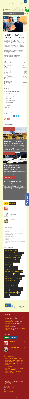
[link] (25, 1)
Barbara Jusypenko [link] (8, 252)
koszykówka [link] (14, 269)
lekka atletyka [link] (7, 271)
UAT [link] (19, 292)
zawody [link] (5, 113)
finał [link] (13, 259)
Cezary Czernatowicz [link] (16, 255)
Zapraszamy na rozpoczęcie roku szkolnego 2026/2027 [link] (13, 142)
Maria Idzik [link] (16, 273)
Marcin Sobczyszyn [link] (8, 273)
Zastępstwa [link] (12, 207)
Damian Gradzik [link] (7, 257)
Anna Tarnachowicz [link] (8, 250)
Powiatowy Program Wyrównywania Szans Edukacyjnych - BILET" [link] (11, 167)
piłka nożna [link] (6, 285)
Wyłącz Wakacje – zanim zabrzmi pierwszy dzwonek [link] (14, 364)
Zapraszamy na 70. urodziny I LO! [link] (14, 213)
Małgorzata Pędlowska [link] (19, 276)
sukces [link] (15, 290)
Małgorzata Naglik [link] (8, 276)
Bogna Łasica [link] (7, 255)
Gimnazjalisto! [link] (13, 219)
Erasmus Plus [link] (7, 259)
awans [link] (16, 250)
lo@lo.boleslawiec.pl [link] (11, 387)
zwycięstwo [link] (6, 297)
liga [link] (22, 271)
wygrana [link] (12, 294)
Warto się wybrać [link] (10, 356)
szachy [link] (5, 292)
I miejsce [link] (17, 259)
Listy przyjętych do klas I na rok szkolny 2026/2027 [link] (13, 238)
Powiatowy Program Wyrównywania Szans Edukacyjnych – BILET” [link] (14, 233)
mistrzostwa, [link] (9, 112)
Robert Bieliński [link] (19, 287)
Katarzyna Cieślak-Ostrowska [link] (10, 266)
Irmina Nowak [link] (7, 262)
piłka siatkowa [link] (14, 285)
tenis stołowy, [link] (17, 112)
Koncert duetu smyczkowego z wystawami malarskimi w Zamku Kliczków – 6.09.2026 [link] (14, 361)
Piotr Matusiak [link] (15, 283)
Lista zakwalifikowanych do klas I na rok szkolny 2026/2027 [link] (15, 242)
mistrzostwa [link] (18, 278)
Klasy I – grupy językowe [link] (10, 236)
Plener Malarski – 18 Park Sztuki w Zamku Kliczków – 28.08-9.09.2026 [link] (14, 369)
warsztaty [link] (6, 294)
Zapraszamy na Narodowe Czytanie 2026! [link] (14, 358)
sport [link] (11, 290)
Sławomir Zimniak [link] (13, 292)
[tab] (6, 203)
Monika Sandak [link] (15, 280)
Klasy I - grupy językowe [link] (12, 181)
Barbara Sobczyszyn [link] (18, 252)
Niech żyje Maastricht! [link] (9, 366)
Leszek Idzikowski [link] (15, 271)
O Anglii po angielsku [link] (14, 347)
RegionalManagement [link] (9, 287)
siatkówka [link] (6, 290)
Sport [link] (11, 3)
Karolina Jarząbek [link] (8, 264)
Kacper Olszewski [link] (16, 262)
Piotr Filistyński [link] (7, 283)
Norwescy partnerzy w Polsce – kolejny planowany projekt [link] (13, 372)
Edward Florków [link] (16, 257)
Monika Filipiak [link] (7, 280)
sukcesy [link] (20, 290)
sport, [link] (13, 112)
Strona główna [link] (6, 3)
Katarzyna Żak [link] (7, 269)
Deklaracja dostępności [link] (9, 391)
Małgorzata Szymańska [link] (9, 278)
